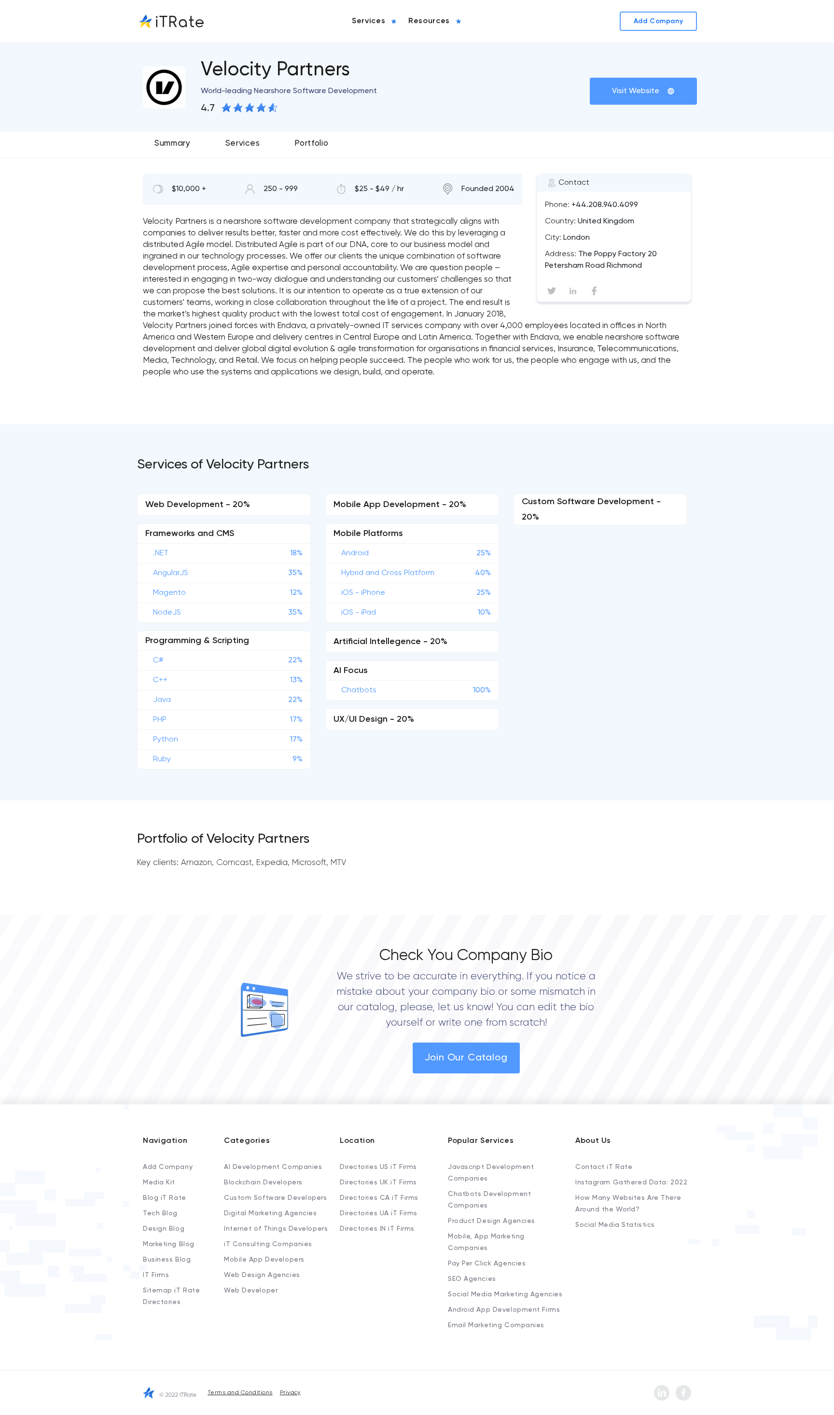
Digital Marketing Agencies (270, 1213)
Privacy (290, 1393)
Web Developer (251, 1290)
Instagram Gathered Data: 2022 (631, 1182)
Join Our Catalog (466, 1058)
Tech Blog (160, 1213)
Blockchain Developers (263, 1182)
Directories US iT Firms (378, 1167)
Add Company (168, 1167)
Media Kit (159, 1182)
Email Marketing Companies (496, 1325)
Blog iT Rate (164, 1198)
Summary (172, 143)
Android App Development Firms (504, 1309)
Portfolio (311, 143)
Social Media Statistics (615, 1225)
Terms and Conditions (240, 1393)
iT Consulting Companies (268, 1244)
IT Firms (156, 1275)
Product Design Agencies (491, 1221)
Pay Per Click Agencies (487, 1263)
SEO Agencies (472, 1279)
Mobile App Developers (264, 1259)
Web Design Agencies (262, 1275)
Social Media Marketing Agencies (505, 1294)
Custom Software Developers (275, 1198)
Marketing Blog (169, 1244)
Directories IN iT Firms (377, 1228)
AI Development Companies (273, 1167)
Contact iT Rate (603, 1167)
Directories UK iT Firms (378, 1182)
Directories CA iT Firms (379, 1198)
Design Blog (163, 1228)
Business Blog (167, 1259)
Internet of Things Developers (276, 1228)
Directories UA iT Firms (378, 1213)
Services (242, 143)
